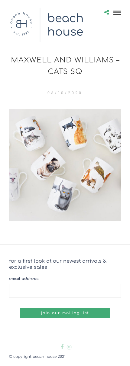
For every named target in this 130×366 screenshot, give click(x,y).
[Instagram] (69, 347)
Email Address (24, 279)
